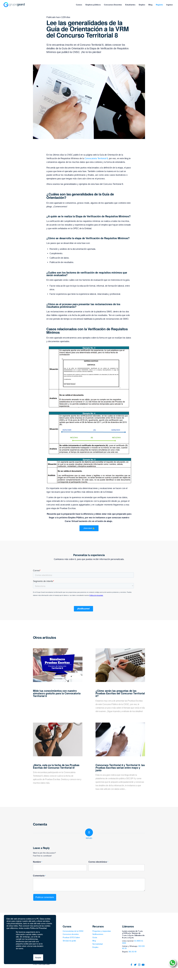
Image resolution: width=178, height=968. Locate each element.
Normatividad (97, 944)
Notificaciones (97, 934)
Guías (94, 937)
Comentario (39, 876)
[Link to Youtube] (143, 965)
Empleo (95, 947)
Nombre (37, 862)
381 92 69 (132, 952)
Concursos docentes (71, 934)
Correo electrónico (98, 862)
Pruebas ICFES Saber (71, 937)
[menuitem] (79, 4)
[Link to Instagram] (139, 965)
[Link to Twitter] (135, 965)
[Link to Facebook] (131, 965)
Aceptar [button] (38, 957)
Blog (94, 941)
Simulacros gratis (69, 941)
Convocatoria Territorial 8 (96, 158)
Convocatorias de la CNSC (73, 931)
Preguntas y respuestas (101, 931)
